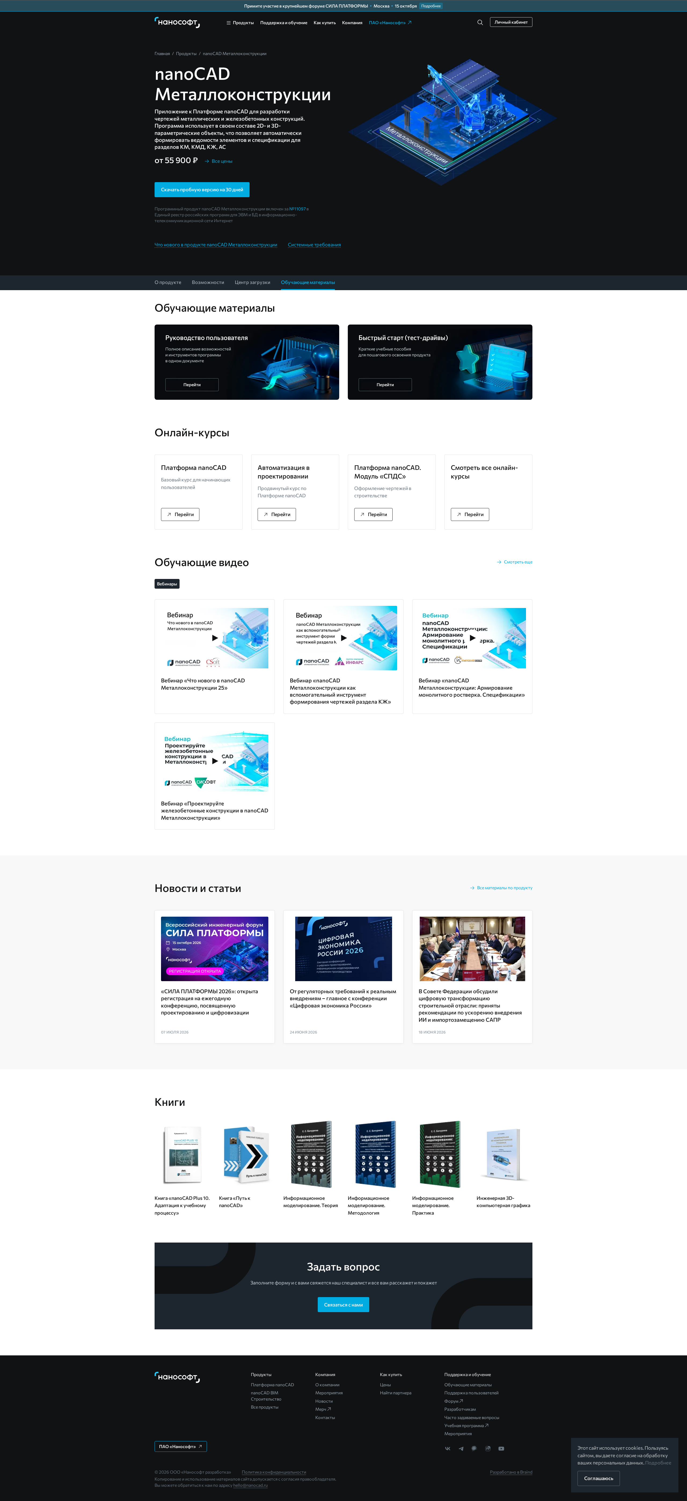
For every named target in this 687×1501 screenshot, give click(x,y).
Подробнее (658, 1463)
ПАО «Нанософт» (387, 22)
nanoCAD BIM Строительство (266, 1395)
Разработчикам (460, 1409)
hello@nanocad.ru (250, 1485)
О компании (327, 1384)
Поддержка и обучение (283, 22)
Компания (352, 22)
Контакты (325, 1417)
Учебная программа (464, 1425)
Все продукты (265, 1406)
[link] (177, 22)
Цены (385, 1384)
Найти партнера (395, 1392)
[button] (480, 22)
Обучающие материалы (468, 1384)
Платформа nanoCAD (272, 1384)
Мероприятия (329, 1392)
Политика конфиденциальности (274, 1471)
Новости (324, 1400)
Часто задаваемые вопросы (471, 1417)
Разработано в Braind (511, 1471)
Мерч (320, 1409)
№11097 (297, 208)
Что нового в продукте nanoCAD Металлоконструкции (216, 244)
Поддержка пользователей (471, 1392)
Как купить (325, 22)
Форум (451, 1400)
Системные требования (314, 244)
